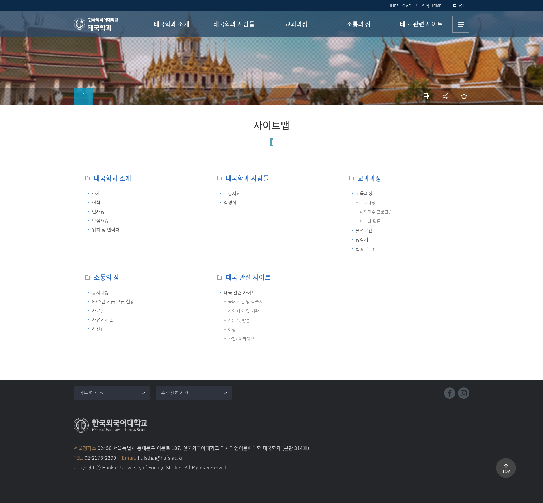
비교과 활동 (370, 221)
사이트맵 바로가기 (461, 24)
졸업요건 (363, 230)
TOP (506, 471)
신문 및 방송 (239, 320)
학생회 (230, 202)
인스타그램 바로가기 (463, 393)
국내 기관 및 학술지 (245, 302)
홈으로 (83, 96)
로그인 (458, 5)
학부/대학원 (91, 392)
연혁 (96, 202)
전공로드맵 (366, 248)
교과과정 (369, 178)
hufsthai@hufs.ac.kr (160, 457)
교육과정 (363, 193)
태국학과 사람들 (247, 178)
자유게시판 (102, 319)
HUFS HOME (399, 5)
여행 (232, 329)
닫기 (449, 112)
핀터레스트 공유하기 (412, 114)
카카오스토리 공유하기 (403, 114)
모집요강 (100, 220)
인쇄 (427, 96)
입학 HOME (431, 5)
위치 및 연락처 (106, 229)
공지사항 (100, 292)
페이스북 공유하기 (386, 114)
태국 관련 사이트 (248, 277)
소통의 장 (106, 277)
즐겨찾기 (465, 96)
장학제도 (363, 239)
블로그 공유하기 (420, 114)
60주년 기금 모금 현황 (113, 301)
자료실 (98, 310)
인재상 (98, 211)
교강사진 (232, 193)
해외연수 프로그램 (376, 212)
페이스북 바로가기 (449, 393)
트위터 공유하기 (395, 114)
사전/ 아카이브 (241, 339)
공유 (446, 96)
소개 (96, 193)
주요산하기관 (174, 392)
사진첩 (98, 328)
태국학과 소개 (112, 178)
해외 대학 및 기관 (243, 311)
